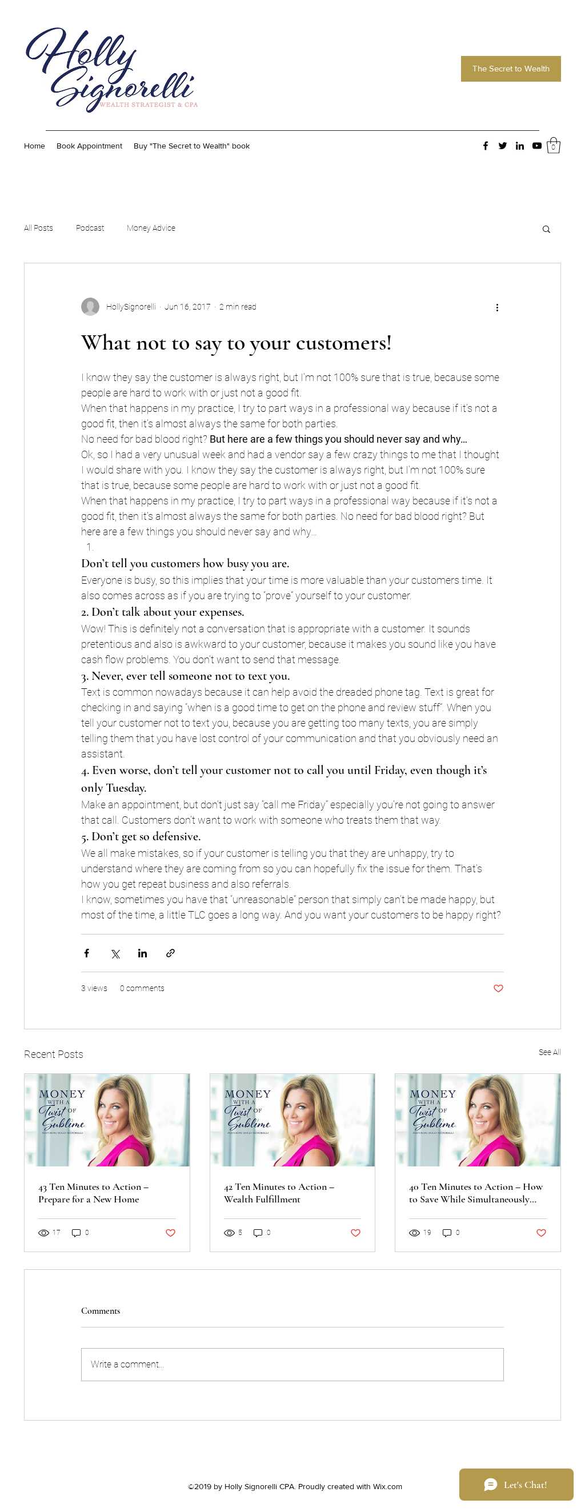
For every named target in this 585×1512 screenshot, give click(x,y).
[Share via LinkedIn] (142, 953)
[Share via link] (170, 953)
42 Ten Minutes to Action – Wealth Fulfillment (279, 1192)
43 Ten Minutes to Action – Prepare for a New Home (93, 1192)
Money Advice (151, 227)
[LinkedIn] (520, 145)
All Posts (38, 227)
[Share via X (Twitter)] (114, 953)
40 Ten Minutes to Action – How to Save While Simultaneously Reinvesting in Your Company (476, 1192)
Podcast (90, 227)
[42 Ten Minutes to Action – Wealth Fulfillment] (292, 1120)
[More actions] (497, 307)
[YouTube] (537, 145)
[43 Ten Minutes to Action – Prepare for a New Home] (107, 1120)
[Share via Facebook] (86, 953)
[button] (553, 145)
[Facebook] (485, 145)
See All (550, 1052)
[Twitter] (502, 145)
